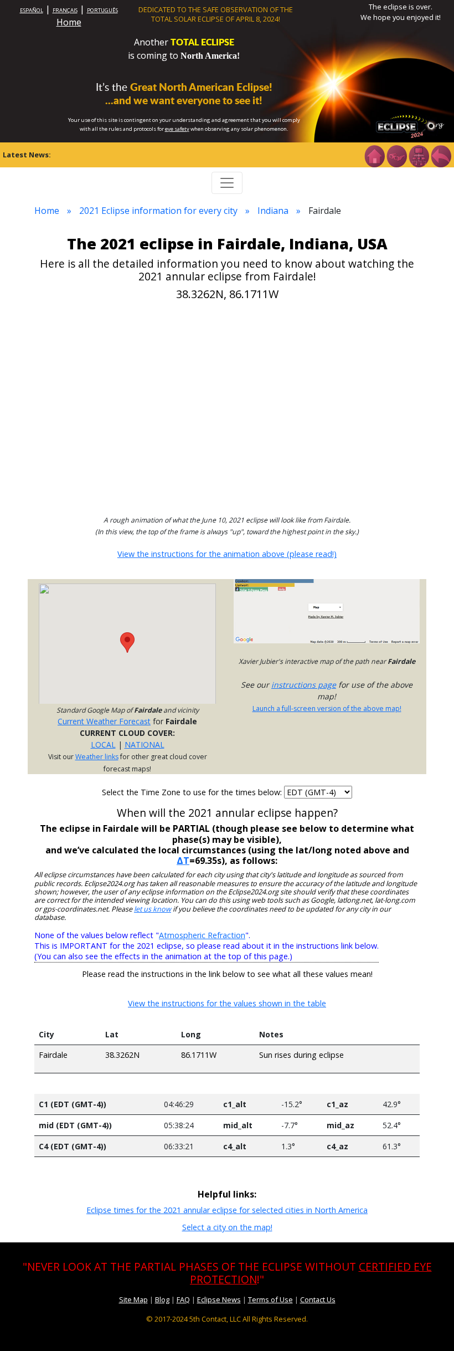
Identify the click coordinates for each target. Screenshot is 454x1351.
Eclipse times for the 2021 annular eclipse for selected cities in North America (227, 1210)
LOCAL (103, 744)
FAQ (183, 1299)
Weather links (96, 756)
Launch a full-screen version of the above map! (326, 708)
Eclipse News (219, 1299)
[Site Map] (418, 155)
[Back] (440, 155)
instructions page (303, 684)
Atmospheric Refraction (202, 935)
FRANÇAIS (65, 10)
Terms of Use (270, 1299)
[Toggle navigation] (227, 183)
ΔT (183, 860)
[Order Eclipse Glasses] (396, 155)
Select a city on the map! (227, 1227)
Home (68, 22)
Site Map (133, 1299)
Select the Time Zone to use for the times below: (193, 792)
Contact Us (318, 1299)
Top (430, 1326)
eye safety (177, 128)
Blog (162, 1299)
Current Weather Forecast (104, 721)
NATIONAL (144, 744)
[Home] (374, 155)
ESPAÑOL (31, 10)
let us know (152, 909)
